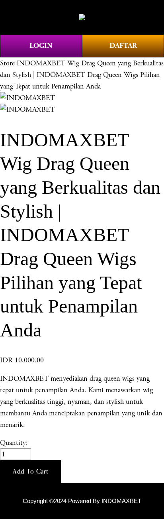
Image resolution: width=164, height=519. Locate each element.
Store (7, 63)
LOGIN (41, 45)
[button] (30, 471)
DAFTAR (123, 45)
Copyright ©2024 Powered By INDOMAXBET (82, 501)
